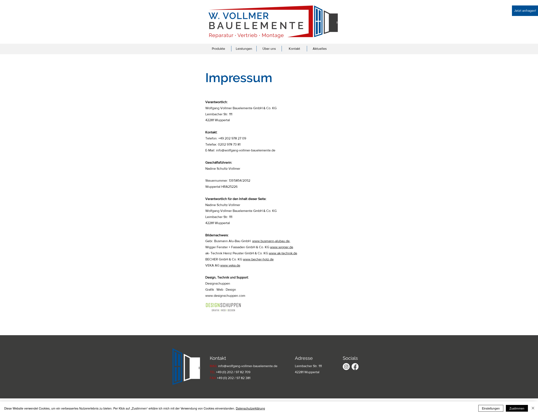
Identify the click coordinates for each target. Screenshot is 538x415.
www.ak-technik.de (283, 253)
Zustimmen (516, 408)
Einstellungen (491, 408)
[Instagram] (346, 366)
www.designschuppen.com (225, 295)
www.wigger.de (281, 247)
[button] (218, 48)
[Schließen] (532, 408)
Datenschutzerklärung (250, 408)
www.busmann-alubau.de (271, 241)
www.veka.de (230, 265)
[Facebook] (355, 366)
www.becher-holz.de (258, 259)
